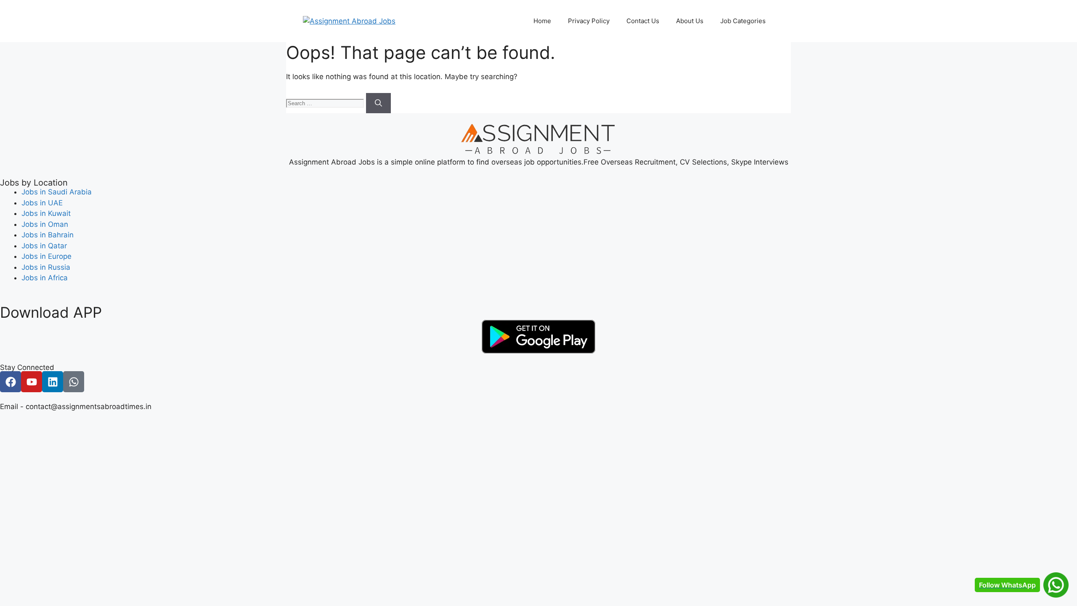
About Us (689, 21)
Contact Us (642, 21)
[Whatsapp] (73, 381)
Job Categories (743, 21)
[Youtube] (31, 381)
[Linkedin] (52, 381)
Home (542, 21)
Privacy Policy (589, 21)
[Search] (378, 103)
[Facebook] (10, 381)
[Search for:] (326, 102)
